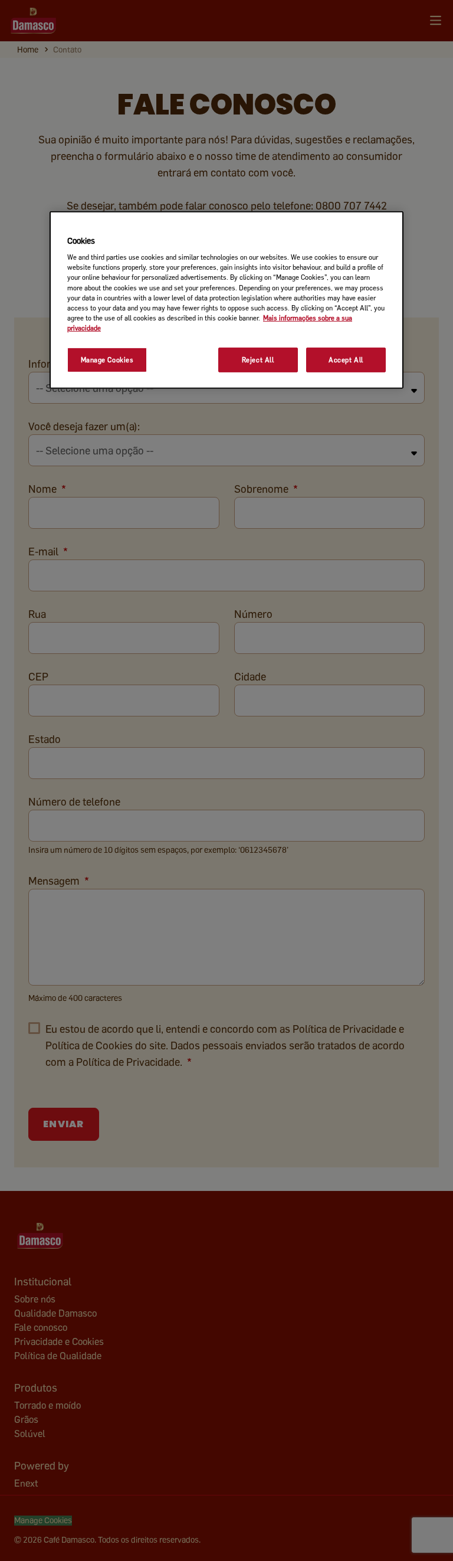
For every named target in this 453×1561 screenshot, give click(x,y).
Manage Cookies (107, 359)
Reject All (258, 359)
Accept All (346, 359)
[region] (226, 300)
